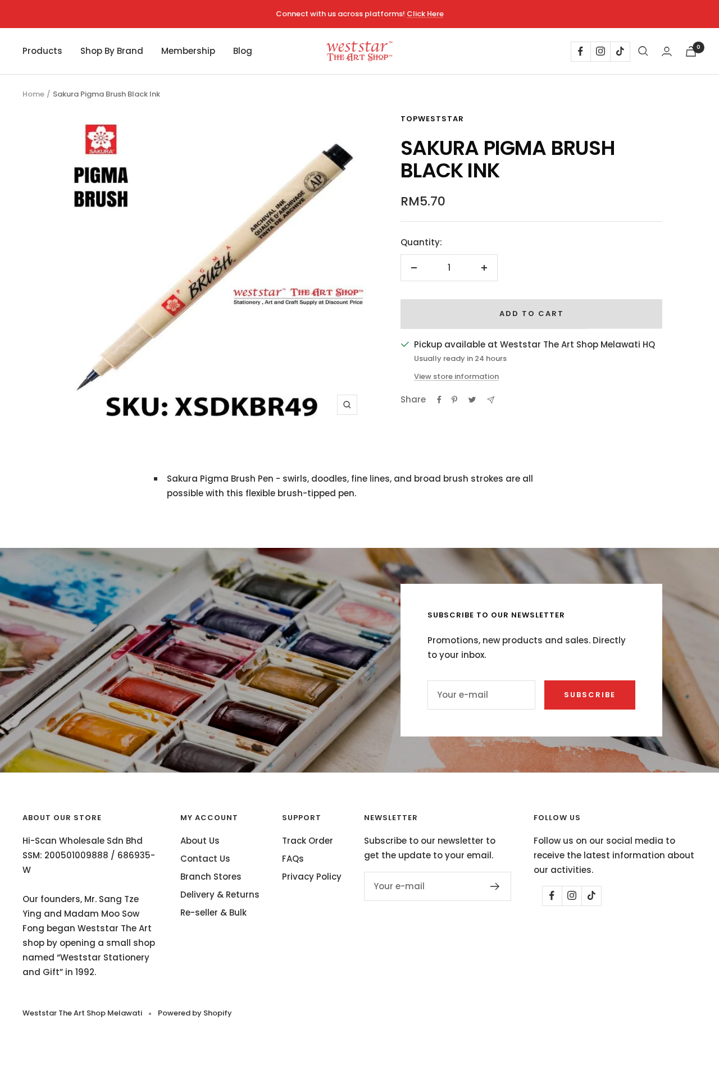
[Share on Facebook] (439, 400)
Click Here (425, 13)
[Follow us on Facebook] (580, 51)
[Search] (643, 51)
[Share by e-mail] (490, 400)
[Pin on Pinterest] (454, 400)
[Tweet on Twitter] (472, 400)
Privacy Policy (312, 876)
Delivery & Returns (220, 894)
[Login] (667, 51)
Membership (188, 51)
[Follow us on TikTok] (620, 51)
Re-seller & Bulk (213, 912)
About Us (200, 841)
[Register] (495, 886)
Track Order (307, 841)
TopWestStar (432, 118)
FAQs (293, 858)
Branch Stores (211, 876)
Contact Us (205, 858)
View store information (456, 376)
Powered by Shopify (195, 1013)
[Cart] (691, 51)
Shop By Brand (111, 51)
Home (33, 94)
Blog (242, 51)
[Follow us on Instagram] (600, 51)
